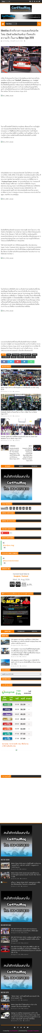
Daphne (14, 357)
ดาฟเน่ (8, 354)
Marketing (5, 636)
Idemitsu (20, 357)
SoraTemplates (13, 1030)
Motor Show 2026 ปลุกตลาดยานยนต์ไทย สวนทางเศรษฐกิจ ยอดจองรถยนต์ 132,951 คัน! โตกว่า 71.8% (26, 874)
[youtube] (39, 1)
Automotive (5, 357)
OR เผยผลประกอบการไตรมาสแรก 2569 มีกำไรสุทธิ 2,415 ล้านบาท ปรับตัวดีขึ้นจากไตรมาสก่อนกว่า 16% (25, 662)
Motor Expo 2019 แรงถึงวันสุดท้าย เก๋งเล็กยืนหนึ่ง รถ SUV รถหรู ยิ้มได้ (20, 388)
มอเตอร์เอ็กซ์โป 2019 (25, 354)
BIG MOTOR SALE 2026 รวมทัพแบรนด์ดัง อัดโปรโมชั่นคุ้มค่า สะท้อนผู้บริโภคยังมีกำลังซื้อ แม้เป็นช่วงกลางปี (26, 939)
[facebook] (30, 1)
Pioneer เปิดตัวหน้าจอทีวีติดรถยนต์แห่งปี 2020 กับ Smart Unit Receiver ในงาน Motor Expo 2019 (19, 437)
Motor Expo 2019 (30, 357)
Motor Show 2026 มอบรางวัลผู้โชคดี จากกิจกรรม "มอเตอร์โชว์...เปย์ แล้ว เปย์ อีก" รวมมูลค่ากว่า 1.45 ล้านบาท (26, 865)
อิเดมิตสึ (34, 354)
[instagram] (32, 1)
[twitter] (37, 1)
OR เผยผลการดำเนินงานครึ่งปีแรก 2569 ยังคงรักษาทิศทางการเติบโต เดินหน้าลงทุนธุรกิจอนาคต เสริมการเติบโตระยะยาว (26, 641)
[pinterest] (35, 1)
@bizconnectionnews (11, 561)
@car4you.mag (8, 545)
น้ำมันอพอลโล (16, 354)
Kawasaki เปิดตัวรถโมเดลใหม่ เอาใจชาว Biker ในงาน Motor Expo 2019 (19, 413)
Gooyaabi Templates (33, 1030)
